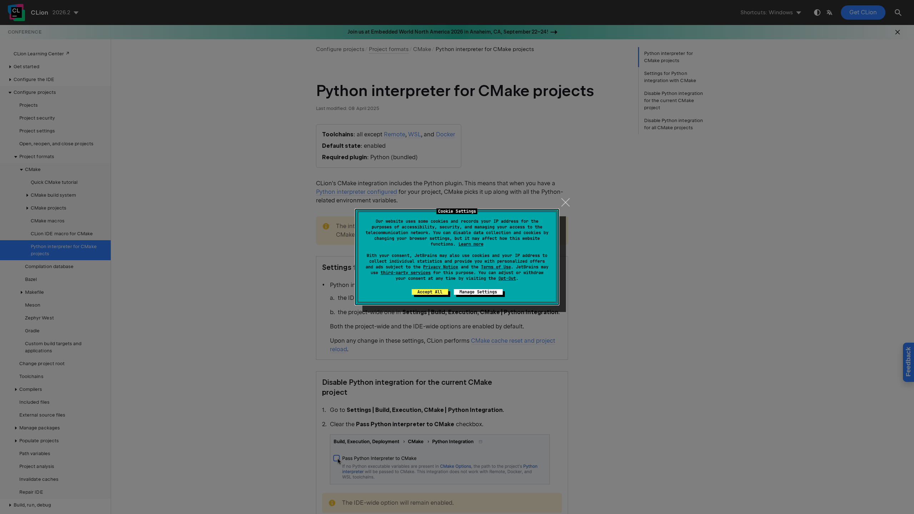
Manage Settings (478, 292)
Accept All (429, 292)
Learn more (470, 244)
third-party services (406, 273)
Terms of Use (496, 267)
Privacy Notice (440, 267)
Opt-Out (507, 278)
